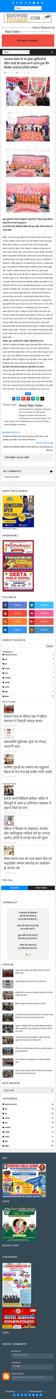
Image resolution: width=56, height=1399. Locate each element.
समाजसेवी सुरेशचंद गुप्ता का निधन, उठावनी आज (30, 981)
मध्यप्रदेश (7, 678)
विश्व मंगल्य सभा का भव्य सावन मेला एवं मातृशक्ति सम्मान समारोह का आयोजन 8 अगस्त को (28, 863)
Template (46, 1391)
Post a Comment (12, 477)
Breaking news (11, 655)
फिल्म (6, 673)
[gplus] (21, 3)
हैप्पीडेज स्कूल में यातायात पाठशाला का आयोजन (30, 1003)
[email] (33, 3)
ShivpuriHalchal (17, 1374)
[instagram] (25, 3)
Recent (14, 888)
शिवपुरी (7, 696)
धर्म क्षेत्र (7, 669)
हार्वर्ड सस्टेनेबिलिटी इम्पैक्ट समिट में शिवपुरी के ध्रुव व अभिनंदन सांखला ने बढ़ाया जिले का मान (27, 803)
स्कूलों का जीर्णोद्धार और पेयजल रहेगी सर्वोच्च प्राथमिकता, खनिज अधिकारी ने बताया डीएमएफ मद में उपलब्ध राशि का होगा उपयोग (33, 1028)
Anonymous (16, 1351)
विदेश (6, 692)
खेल (6, 659)
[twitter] (13, 3)
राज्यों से (7, 687)
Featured (41, 888)
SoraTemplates (22, 1391)
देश (6, 664)
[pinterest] (42, 3)
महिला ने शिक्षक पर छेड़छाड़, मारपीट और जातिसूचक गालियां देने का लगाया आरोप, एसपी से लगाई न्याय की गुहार (27, 833)
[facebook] (17, 3)
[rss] (29, 3)
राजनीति (7, 683)
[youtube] (38, 3)
